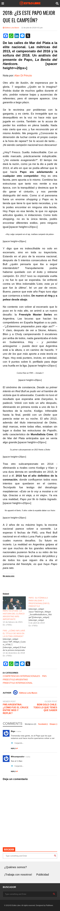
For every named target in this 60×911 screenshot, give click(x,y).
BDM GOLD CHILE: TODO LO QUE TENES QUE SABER (45, 707)
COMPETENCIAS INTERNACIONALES (21, 676)
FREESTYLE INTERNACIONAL (18, 683)
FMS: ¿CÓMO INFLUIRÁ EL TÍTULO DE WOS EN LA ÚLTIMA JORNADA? (14, 633)
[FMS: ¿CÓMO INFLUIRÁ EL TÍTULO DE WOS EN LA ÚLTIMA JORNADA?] (16, 643)
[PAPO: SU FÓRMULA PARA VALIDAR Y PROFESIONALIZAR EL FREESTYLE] (41, 611)
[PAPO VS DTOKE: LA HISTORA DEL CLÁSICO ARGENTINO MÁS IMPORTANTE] (14, 602)
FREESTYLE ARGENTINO (15, 679)
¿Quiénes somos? (15, 867)
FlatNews (49, 905)
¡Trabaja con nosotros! (18, 874)
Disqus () (53, 724)
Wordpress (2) (31, 724)
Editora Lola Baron (11, 28)
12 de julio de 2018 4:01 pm (32, 28)
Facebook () (43, 724)
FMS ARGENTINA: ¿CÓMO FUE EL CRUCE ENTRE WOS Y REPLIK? (15, 708)
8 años (19, 731)
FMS (44, 676)
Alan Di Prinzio (23, 75)
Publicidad (42, 874)
